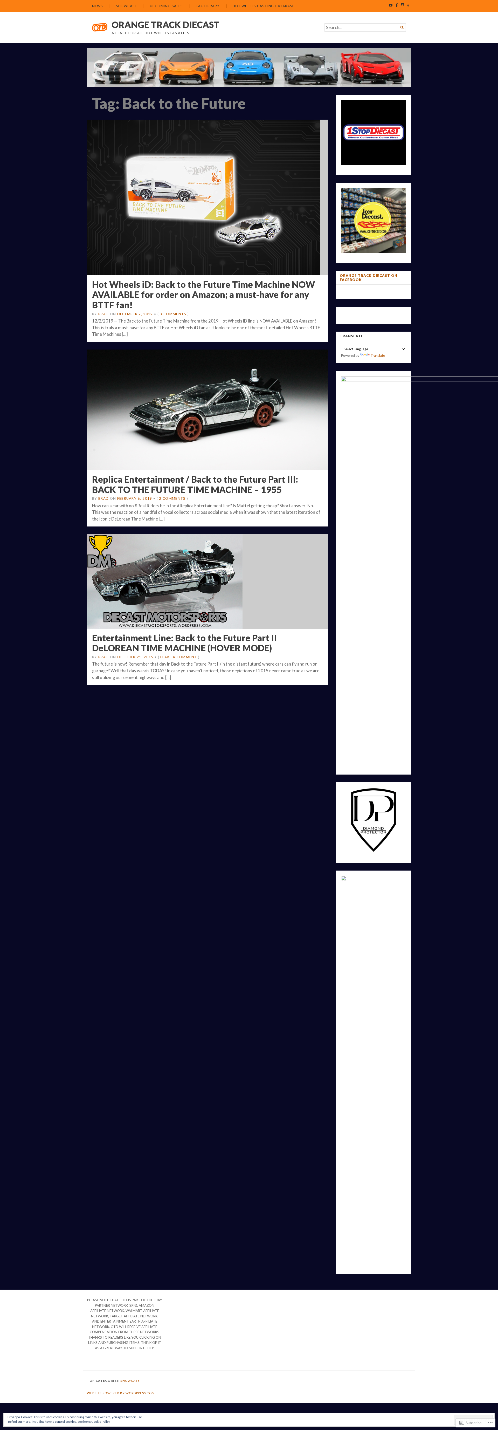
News (97, 6)
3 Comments (173, 314)
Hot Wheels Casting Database (263, 6)
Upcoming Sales (166, 6)
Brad (103, 314)
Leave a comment (178, 657)
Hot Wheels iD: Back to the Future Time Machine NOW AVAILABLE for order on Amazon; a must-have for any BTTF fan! (203, 294)
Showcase (126, 6)
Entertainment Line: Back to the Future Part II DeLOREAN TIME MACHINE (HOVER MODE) (184, 642)
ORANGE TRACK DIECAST (165, 24)
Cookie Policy (100, 1422)
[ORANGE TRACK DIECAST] (249, 67)
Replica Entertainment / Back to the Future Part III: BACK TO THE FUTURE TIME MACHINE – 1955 (195, 484)
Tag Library (208, 6)
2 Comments (172, 498)
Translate (378, 355)
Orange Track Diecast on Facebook (368, 277)
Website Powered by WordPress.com (121, 1393)
